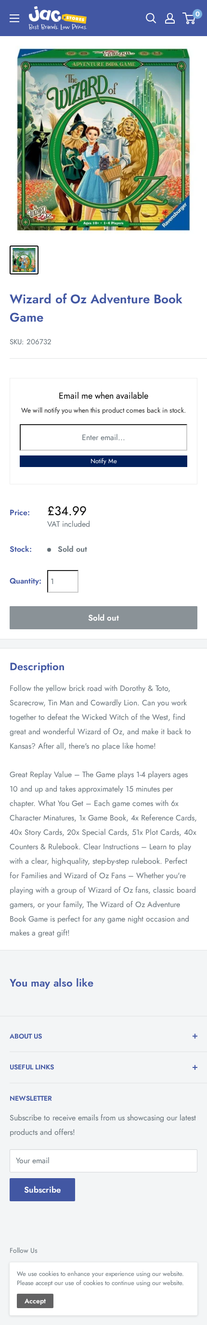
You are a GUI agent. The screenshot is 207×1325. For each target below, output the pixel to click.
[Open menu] (14, 18)
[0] (189, 18)
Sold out (103, 618)
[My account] (170, 18)
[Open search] (151, 18)
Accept (35, 1301)
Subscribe (42, 1189)
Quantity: (25, 580)
